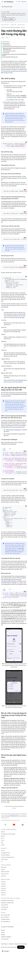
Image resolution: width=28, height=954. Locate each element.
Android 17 (3, 881)
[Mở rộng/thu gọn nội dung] (10, 41)
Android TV (3, 876)
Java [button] (10, 448)
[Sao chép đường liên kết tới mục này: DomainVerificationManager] (18, 440)
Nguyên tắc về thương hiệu (21, 943)
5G (1, 861)
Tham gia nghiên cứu (5, 921)
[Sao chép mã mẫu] (26, 190)
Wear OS (3, 869)
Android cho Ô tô (5, 873)
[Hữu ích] (22, 27)
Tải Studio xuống (4, 907)
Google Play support (5, 919)
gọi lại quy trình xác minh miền (17, 317)
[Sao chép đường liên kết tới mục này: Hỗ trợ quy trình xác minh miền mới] (22, 174)
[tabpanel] (14, 462)
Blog (2, 842)
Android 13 (3, 890)
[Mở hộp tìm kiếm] (16, 1)
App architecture (7, 6)
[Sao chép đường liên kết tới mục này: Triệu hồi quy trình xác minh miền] (21, 226)
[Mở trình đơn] (2, 1)
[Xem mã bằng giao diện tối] (26, 142)
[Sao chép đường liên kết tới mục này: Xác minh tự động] (16, 78)
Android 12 (3, 892)
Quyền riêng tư (4, 859)
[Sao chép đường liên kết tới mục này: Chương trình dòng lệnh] (15, 479)
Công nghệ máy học (5, 852)
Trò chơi (2, 850)
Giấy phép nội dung (14, 815)
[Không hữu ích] (24, 27)
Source (2, 838)
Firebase (3, 934)
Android (3, 831)
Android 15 (3, 886)
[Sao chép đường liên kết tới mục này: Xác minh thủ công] (14, 152)
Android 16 (3, 884)
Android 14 (3, 888)
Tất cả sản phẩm (5, 939)
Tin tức (2, 840)
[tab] (4, 448)
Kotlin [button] (4, 448)
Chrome (3, 932)
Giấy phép (11, 943)
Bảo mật (3, 836)
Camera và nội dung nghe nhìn (7, 857)
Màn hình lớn (4, 867)
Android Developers (5, 24)
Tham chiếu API (4, 905)
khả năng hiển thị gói (16, 746)
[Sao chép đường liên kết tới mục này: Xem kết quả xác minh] (15, 256)
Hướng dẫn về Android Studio (7, 900)
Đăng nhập (23, 1)
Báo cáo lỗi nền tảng (5, 915)
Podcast (3, 844)
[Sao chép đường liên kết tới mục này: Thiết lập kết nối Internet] (16, 165)
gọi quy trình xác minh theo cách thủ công (15, 71)
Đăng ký (21, 947)
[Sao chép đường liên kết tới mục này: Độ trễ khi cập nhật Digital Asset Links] (6, 757)
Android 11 (3, 894)
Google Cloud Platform (6, 936)
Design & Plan (13, 24)
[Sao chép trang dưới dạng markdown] (7, 37)
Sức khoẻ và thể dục (5, 855)
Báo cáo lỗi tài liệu (5, 917)
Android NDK (4, 909)
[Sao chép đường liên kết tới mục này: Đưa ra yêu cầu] (11, 573)
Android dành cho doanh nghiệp (8, 834)
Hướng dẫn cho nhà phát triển (7, 902)
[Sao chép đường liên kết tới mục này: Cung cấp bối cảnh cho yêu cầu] (21, 558)
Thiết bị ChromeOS (5, 871)
